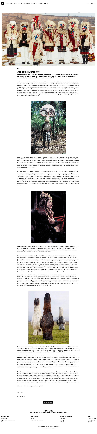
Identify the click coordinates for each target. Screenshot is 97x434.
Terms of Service (92, 418)
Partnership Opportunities (37, 420)
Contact (90, 423)
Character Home (18, 3)
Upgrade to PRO (4, 418)
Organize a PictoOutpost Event (8, 420)
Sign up (93, 3)
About (32, 418)
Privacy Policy (91, 420)
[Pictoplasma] (2, 3)
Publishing (40, 3)
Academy (33, 3)
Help (2, 421)
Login (87, 3)
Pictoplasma (9, 3)
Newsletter (62, 423)
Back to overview (48, 402)
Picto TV (46, 3)
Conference (26, 3)
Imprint (90, 421)
